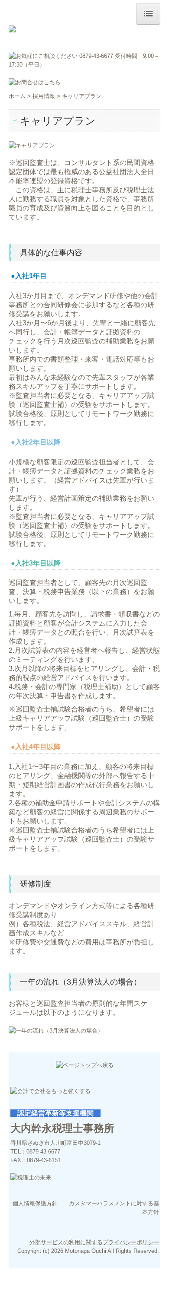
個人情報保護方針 (35, 1203)
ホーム (17, 96)
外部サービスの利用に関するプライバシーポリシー (94, 1242)
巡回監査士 (109, 718)
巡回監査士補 (43, 404)
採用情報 (43, 96)
